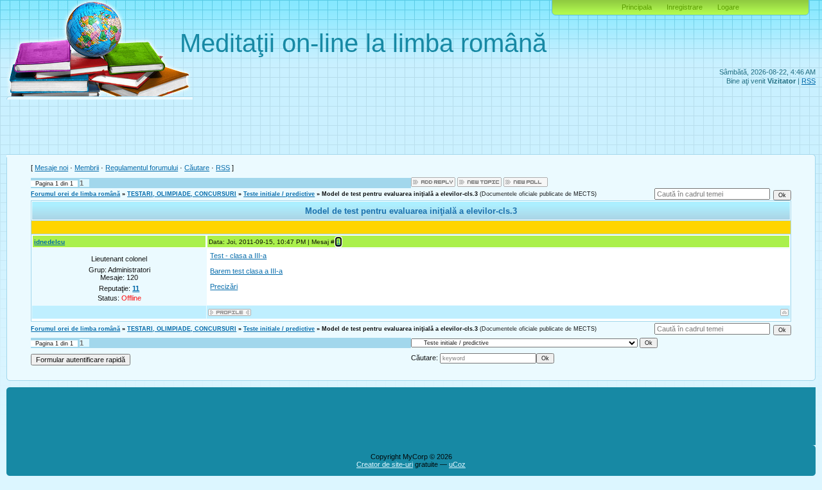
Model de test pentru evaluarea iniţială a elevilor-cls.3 (400, 194)
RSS (808, 81)
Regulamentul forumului (141, 167)
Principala (637, 7)
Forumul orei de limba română (75, 194)
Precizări (224, 286)
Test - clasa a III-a (238, 255)
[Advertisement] (411, 128)
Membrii (86, 167)
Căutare (196, 167)
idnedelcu (49, 241)
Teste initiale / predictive (279, 194)
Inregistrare (685, 7)
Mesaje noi (51, 167)
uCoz (457, 464)
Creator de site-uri (384, 464)
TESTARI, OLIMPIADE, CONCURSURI (181, 194)
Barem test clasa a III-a (246, 271)
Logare (728, 7)
